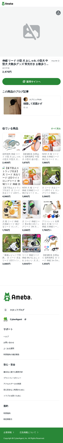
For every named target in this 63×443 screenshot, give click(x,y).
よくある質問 (9, 348)
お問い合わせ (9, 342)
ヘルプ (6, 336)
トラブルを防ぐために (12, 396)
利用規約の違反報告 (11, 354)
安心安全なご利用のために (14, 390)
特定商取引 (8, 419)
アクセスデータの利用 (12, 384)
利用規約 (7, 413)
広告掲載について (28, 432)
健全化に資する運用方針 (13, 372)
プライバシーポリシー (12, 378)
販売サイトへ (34, 81)
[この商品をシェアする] (58, 12)
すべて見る (56, 128)
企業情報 (8, 432)
